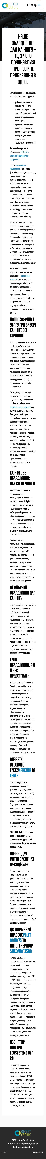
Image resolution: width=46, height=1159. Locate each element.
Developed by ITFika (38, 1152)
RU (42, 5)
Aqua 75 (16, 940)
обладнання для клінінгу (20, 407)
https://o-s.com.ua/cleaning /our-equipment (19, 156)
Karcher (25, 770)
